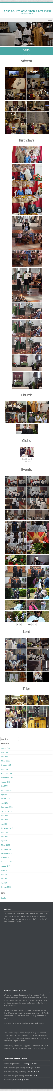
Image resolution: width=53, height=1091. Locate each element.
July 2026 (4, 752)
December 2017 (7, 853)
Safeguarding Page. (37, 1023)
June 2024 (4, 769)
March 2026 (5, 761)
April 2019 (4, 824)
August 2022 (5, 782)
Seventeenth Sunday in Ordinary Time (17, 1072)
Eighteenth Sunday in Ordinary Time (16, 1067)
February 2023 (6, 773)
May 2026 (4, 756)
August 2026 (5, 748)
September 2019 (7, 811)
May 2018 (4, 837)
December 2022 (7, 778)
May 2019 (4, 820)
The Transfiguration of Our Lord (15, 1064)
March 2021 (5, 799)
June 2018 (4, 832)
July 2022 (4, 786)
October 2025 (6, 765)
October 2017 (6, 858)
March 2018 (5, 845)
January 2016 (6, 887)
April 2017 (4, 883)
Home (24, 54)
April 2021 (4, 794)
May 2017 (4, 879)
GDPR (43, 1048)
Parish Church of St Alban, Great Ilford (26, 11)
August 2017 (5, 866)
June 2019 (4, 815)
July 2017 (4, 870)
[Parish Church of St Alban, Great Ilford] (26, 45)
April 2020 (4, 803)
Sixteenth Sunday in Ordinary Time (16, 1076)
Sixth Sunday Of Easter (12, 1079)
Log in (3, 898)
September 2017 (7, 862)
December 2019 (7, 807)
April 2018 (4, 841)
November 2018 (7, 828)
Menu (26, 20)
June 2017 (4, 874)
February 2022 (6, 790)
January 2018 (6, 849)
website (13, 1005)
